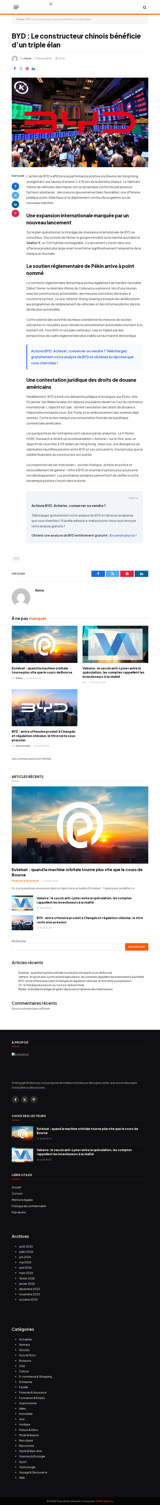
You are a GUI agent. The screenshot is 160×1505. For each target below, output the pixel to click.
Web (22, 1477)
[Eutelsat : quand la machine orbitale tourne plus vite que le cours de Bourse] (44, 644)
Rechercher (19, 941)
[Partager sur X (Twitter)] (21, 68)
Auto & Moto (27, 1355)
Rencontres (26, 1445)
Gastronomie (28, 1403)
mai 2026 (25, 1262)
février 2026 (27, 1278)
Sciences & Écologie (32, 1456)
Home (20, 19)
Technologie (27, 1467)
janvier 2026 (27, 1283)
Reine (27, 58)
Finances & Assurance (25, 880)
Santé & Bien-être (30, 1451)
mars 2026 (26, 1273)
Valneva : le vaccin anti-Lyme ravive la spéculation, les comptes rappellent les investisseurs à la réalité (113, 672)
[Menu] (16, 7)
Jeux (22, 1419)
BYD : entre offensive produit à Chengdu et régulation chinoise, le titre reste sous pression (43, 735)
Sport (23, 1461)
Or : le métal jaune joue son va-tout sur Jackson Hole (51, 985)
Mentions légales (22, 1199)
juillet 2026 (26, 1251)
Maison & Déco (28, 1430)
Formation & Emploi (32, 1398)
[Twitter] (15, 195)
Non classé (26, 1440)
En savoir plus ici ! (123, 535)
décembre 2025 (29, 1289)
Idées (22, 1408)
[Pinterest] (15, 213)
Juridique (24, 1424)
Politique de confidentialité (29, 1206)
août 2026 (26, 1246)
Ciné (22, 1366)
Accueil (16, 1187)
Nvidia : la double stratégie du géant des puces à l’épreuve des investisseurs (66, 989)
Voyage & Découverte (33, 1472)
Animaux (24, 1344)
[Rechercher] (144, 7)
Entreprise (25, 1382)
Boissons (25, 1360)
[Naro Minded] (80, 7)
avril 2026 (25, 1267)
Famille (23, 1387)
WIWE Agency (104, 1501)
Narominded (23, 745)
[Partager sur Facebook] (15, 68)
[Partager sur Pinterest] (27, 68)
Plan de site (19, 1212)
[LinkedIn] (15, 204)
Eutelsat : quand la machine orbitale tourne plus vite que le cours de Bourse (42, 670)
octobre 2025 (28, 1299)
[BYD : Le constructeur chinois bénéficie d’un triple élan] (80, 122)
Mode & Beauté (29, 1435)
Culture (24, 1371)
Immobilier (26, 1413)
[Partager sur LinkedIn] (33, 68)
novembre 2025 (29, 1294)
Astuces (24, 1350)
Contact (17, 1193)
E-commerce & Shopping (35, 1376)
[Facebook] (15, 186)
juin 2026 (25, 1257)
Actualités (25, 1339)
